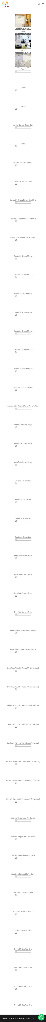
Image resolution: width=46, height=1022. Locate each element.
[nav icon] (43, 4)
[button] (41, 1017)
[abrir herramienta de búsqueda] (39, 4)
